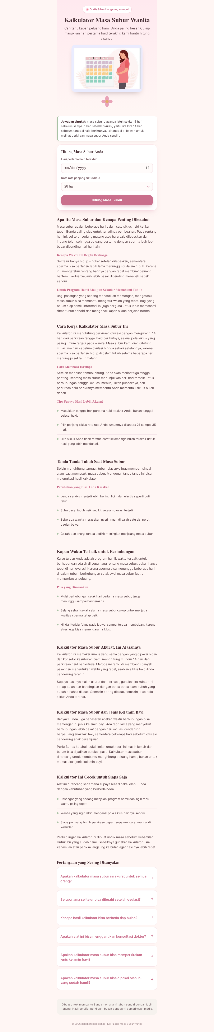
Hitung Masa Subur (107, 200)
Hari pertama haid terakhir (79, 159)
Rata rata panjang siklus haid (80, 178)
